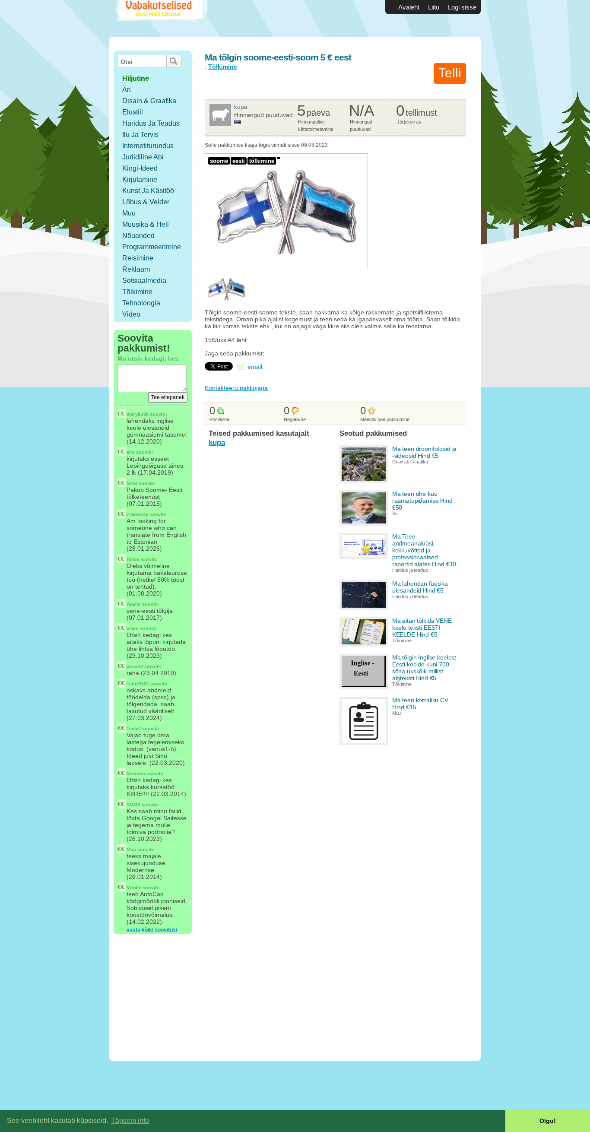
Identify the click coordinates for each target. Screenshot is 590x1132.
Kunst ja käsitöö (148, 190)
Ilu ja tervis (140, 134)
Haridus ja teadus (151, 123)
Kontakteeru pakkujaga (236, 387)
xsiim (133, 628)
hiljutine (135, 78)
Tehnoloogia (141, 303)
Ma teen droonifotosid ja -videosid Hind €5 (424, 452)
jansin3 (135, 666)
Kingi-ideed (140, 168)
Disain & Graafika (149, 101)
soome (219, 161)
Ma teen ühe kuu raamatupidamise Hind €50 (422, 500)
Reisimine (137, 258)
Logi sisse (462, 7)
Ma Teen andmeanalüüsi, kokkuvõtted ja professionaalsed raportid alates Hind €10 (424, 550)
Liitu (433, 7)
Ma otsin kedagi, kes (147, 358)
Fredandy (137, 514)
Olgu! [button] (547, 1120)
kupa (240, 106)
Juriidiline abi (143, 157)
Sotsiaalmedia (144, 280)
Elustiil (132, 112)
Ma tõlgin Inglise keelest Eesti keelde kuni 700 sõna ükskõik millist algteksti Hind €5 (424, 668)
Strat (132, 483)
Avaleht (408, 7)
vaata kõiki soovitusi (152, 930)
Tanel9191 (138, 683)
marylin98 (138, 414)
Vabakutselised (160, 18)
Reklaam (136, 269)
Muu (129, 213)
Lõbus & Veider (145, 202)
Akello (134, 604)
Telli (449, 73)
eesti (238, 161)
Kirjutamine (139, 179)
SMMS (133, 804)
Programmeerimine (151, 246)
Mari (131, 849)
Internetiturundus (148, 145)
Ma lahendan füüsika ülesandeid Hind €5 (420, 587)
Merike (134, 887)
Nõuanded (138, 235)
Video (131, 314)
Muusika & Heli (145, 224)
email (254, 366)
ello (131, 452)
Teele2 (134, 728)
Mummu (136, 773)
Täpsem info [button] (130, 1120)
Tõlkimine (137, 291)
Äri (126, 89)
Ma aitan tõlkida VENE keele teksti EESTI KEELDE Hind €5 (422, 627)
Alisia (133, 559)
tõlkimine (261, 161)
